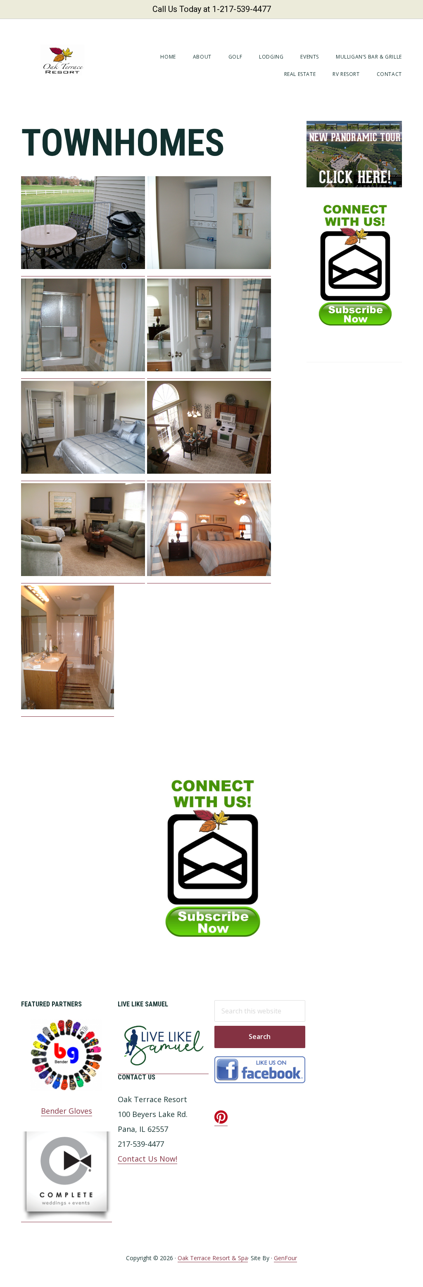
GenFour (285, 1258)
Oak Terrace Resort (62, 60)
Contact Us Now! (147, 1159)
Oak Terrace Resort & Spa (213, 1258)
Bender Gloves (66, 1111)
